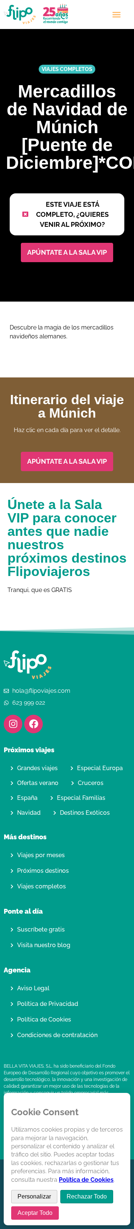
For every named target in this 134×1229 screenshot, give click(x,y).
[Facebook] (33, 724)
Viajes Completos (67, 69)
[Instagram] (13, 724)
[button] (116, 14)
